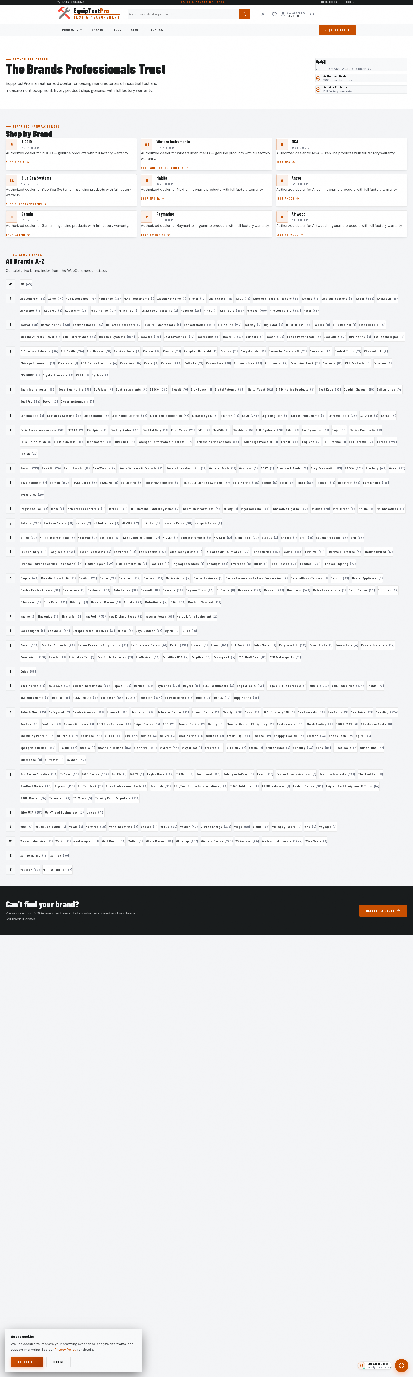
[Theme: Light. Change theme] (263, 14)
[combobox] (189, 14)
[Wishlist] (274, 14)
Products (70, 29)
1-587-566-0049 (73, 2)
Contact (158, 29)
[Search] (244, 14)
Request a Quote (380, 911)
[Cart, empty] (311, 14)
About (136, 29)
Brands (98, 29)
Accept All (27, 1362)
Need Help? (329, 2)
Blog (117, 29)
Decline (58, 1362)
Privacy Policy (65, 1349)
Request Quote (337, 30)
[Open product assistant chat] (401, 1365)
